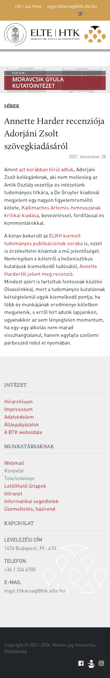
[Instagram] (55, 13)
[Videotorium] (38, 13)
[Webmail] (72, 13)
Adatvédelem (19, 416)
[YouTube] (47, 13)
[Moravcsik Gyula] (55, 34)
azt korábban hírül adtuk (46, 169)
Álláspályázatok (21, 424)
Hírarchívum (18, 401)
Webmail (14, 462)
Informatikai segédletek (31, 501)
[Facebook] (30, 13)
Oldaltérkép (15, 651)
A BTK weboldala (23, 432)
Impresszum (18, 409)
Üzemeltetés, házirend (29, 508)
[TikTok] (64, 13)
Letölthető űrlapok (25, 485)
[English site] (80, 14)
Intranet (13, 493)
